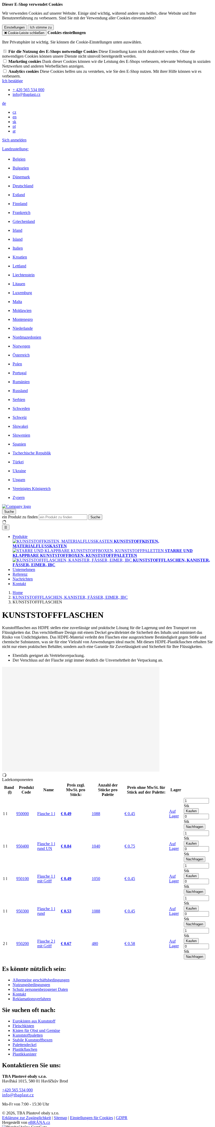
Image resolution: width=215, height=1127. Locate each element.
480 (95, 943)
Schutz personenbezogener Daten (40, 989)
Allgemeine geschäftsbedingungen (41, 980)
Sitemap (60, 1117)
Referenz (20, 574)
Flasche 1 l (46, 813)
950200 (22, 943)
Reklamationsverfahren (32, 999)
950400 (22, 846)
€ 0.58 (130, 943)
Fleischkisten (23, 1026)
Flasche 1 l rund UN (46, 846)
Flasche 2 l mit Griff (46, 943)
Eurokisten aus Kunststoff (34, 1021)
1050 (96, 878)
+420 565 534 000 (17, 1090)
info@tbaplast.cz (18, 1094)
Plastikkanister (24, 1054)
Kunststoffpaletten (28, 1035)
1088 (96, 813)
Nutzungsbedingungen (31, 984)
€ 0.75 (130, 846)
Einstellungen (14, 27)
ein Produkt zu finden (20, 517)
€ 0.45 (130, 813)
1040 (96, 846)
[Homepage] (16, 506)
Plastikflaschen (25, 1049)
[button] (4, 103)
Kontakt (19, 583)
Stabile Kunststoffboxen (32, 1040)
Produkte (20, 536)
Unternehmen (24, 569)
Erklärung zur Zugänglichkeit (26, 1117)
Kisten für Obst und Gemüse (36, 1030)
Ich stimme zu (41, 27)
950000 (22, 813)
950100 (22, 878)
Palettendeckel (24, 1044)
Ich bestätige (12, 81)
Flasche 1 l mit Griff (46, 878)
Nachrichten (23, 579)
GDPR (121, 1117)
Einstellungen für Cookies (91, 1117)
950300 (22, 911)
